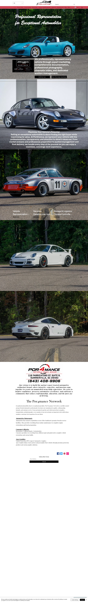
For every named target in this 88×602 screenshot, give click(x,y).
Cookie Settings (75, 599)
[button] (82, 7)
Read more (16, 217)
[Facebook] (58, 453)
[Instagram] (67, 453)
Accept (82, 599)
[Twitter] (61, 453)
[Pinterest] (64, 453)
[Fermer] (86, 600)
